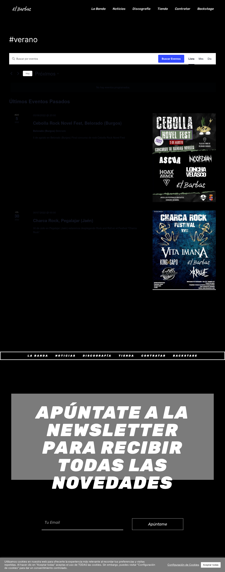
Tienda (163, 9)
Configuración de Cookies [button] (183, 564)
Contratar (182, 9)
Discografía (141, 9)
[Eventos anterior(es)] (11, 73)
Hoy (28, 73)
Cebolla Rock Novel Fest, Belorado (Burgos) (77, 123)
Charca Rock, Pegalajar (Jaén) (63, 220)
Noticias (119, 9)
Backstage (205, 9)
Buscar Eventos (171, 58)
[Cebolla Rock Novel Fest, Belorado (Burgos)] (184, 157)
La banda (98, 9)
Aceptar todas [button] (210, 564)
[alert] (113, 87)
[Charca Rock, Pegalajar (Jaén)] (184, 250)
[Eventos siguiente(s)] (18, 73)
